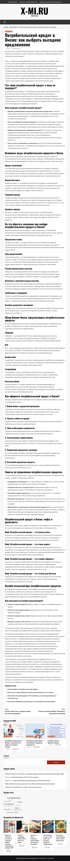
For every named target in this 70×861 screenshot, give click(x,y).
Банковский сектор (59, 830)
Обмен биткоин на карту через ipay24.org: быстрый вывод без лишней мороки (30, 784)
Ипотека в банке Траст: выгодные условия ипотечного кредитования (18, 711)
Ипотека (7, 831)
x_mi (20, 844)
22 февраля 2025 (16, 48)
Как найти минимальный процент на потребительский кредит (31, 701)
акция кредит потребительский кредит (23, 689)
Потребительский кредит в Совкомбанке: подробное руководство (35, 743)
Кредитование (8, 31)
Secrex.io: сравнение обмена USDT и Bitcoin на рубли (21, 777)
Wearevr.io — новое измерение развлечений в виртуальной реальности (27, 780)
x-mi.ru (34, 10)
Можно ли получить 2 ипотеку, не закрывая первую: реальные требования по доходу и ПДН (34, 774)
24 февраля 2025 (36, 747)
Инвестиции (21, 831)
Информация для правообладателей (50, 2)
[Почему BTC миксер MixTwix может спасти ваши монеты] (60, 826)
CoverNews (42, 858)
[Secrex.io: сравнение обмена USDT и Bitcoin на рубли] (22, 826)
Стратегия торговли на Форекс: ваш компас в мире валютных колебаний (51, 711)
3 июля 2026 (8, 851)
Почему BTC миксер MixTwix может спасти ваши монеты (23, 787)
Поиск (6, 756)
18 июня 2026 (47, 847)
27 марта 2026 (60, 844)
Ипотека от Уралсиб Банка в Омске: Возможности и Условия (31, 692)
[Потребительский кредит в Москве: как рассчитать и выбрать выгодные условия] (14, 731)
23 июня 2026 (21, 846)
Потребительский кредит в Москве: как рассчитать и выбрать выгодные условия (13, 744)
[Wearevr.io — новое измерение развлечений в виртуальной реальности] (35, 826)
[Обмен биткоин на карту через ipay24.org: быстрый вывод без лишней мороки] (48, 826)
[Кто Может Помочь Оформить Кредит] (56, 731)
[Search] (64, 21)
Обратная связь (13, 2)
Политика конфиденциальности (28, 2)
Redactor (8, 48)
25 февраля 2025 (15, 749)
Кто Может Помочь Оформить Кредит (54, 742)
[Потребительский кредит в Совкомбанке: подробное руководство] (35, 731)
